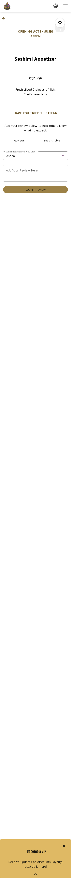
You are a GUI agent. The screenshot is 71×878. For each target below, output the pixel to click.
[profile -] (55, 5)
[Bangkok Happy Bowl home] (21, 6)
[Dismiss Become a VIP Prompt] (64, 846)
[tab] (19, 140)
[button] (4, 18)
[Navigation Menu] (65, 6)
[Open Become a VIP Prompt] (35, 874)
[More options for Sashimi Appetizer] (60, 22)
